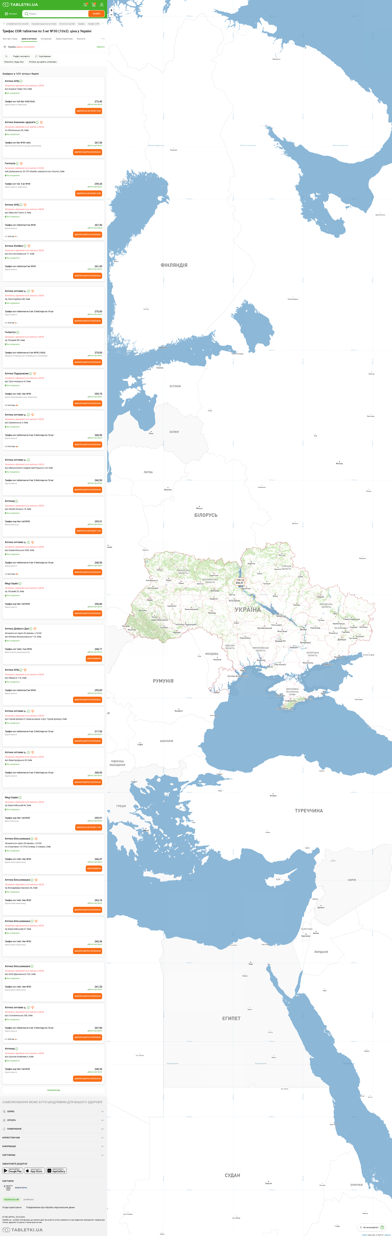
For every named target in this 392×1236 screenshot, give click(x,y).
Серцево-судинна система (44, 24)
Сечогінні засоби (67, 24)
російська (29, 1199)
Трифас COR (93, 24)
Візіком (387, 1235)
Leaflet (364, 1235)
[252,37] (240, 586)
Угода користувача (12, 1207)
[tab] (29, 39)
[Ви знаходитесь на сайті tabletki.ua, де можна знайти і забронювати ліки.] (20, 4)
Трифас (81, 24)
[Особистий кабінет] (102, 5)
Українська (10, 1199)
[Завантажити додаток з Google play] (12, 1171)
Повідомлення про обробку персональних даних (50, 1207)
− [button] (111, 15)
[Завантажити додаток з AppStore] (34, 1171)
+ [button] (111, 10)
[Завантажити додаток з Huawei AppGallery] (56, 1171)
